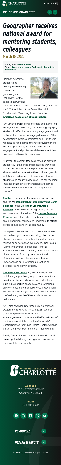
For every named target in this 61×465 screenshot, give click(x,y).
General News (24, 64)
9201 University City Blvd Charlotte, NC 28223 (30, 391)
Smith (6, 198)
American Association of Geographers (24, 117)
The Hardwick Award (15, 272)
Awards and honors (21, 67)
